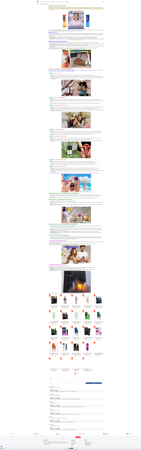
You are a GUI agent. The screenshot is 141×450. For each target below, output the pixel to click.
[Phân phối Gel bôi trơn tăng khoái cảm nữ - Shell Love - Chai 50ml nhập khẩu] (98, 331)
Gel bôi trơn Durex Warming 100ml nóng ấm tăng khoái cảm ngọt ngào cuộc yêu (98, 354)
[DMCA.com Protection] (70, 448)
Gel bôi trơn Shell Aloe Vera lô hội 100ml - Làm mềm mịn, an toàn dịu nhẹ (98, 322)
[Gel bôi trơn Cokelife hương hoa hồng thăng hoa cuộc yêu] (54, 363)
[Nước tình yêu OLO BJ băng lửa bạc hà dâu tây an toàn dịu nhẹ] (65, 363)
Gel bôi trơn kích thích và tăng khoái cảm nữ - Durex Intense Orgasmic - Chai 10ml (65, 338)
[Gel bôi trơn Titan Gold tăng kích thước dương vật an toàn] (54, 300)
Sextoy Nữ (42, 1)
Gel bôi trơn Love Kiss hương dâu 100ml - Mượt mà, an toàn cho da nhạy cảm (76, 307)
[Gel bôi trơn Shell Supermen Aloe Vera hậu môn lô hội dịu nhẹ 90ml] (54, 331)
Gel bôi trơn (62, 1)
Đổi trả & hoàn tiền (87, 445)
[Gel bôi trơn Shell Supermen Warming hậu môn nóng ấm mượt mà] (65, 315)
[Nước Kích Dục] (38, 1)
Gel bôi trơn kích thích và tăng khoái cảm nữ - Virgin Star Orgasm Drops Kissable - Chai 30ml (76, 354)
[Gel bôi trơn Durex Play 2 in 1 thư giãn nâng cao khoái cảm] (87, 347)
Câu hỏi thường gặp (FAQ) (88, 444)
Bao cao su (57, 1)
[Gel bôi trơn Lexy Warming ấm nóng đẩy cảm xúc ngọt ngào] (87, 300)
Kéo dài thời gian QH (52, 1)
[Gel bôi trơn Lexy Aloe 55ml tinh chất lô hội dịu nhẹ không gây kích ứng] (54, 315)
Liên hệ (72, 445)
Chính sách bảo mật (73, 443)
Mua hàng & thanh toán (88, 443)
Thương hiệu (67, 1)
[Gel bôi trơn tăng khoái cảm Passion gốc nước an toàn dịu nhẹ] (87, 315)
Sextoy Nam (46, 1)
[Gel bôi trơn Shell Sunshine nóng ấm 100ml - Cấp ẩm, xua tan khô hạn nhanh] (54, 347)
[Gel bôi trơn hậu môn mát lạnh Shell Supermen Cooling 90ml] (98, 300)
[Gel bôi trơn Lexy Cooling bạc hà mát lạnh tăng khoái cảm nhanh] (76, 315)
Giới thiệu (72, 444)
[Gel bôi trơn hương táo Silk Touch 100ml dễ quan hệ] (76, 363)
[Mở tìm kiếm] (103, 1)
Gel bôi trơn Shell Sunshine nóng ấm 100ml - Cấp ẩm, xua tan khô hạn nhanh (53, 354)
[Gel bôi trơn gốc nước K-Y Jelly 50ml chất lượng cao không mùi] (65, 347)
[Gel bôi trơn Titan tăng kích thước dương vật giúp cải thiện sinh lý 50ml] (87, 331)
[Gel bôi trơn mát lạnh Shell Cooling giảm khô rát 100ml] (76, 331)
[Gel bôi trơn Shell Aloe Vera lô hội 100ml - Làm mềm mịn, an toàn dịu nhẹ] (98, 315)
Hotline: (47, 444)
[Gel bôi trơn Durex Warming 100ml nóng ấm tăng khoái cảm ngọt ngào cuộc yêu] (98, 347)
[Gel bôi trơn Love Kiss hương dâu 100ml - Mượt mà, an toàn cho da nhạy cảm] (76, 300)
